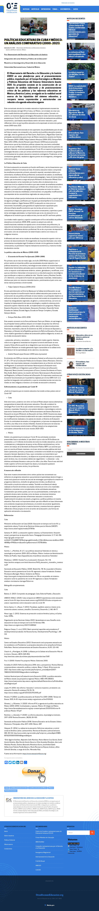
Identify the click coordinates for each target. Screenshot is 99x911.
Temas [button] (54, 9)
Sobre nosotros (9, 836)
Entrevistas (45, 9)
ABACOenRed (40, 842)
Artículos (35, 9)
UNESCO (38, 865)
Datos (75, 9)
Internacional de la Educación (45, 857)
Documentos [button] (65, 9)
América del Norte (11, 50)
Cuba (6, 788)
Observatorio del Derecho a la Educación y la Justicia (30, 48)
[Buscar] (92, 832)
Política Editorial (9, 840)
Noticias (26, 9)
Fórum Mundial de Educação (45, 837)
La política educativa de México (38, 788)
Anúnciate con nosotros (68, 3)
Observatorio (8, 844)
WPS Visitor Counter (80, 853)
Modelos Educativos (10, 791)
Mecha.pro (50, 905)
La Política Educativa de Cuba (18, 788)
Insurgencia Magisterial (43, 852)
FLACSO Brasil (40, 861)
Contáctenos (8, 849)
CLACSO (38, 870)
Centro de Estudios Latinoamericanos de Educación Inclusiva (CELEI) (49, 832)
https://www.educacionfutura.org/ (34, 754)
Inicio (6, 831)
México (24, 50)
